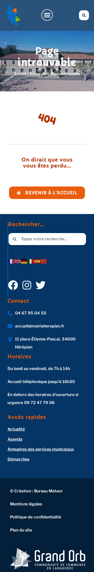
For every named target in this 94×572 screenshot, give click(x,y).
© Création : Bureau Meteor (36, 491)
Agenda (15, 439)
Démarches (18, 459)
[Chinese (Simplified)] (44, 261)
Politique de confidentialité (35, 517)
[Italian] (31, 261)
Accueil (20, 74)
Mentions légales (26, 504)
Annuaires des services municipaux (41, 449)
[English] (18, 261)
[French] (11, 261)
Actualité (16, 429)
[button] (47, 15)
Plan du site (21, 530)
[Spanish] (37, 261)
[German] (24, 261)
